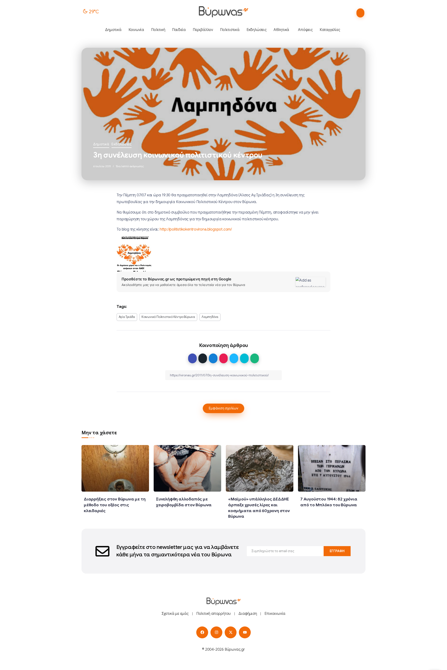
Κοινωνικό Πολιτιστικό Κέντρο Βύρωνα (168, 317)
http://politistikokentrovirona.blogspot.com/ (196, 229)
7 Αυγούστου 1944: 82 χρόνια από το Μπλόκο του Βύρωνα (328, 502)
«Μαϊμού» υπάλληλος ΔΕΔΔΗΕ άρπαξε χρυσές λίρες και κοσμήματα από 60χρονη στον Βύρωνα (259, 508)
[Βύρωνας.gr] (223, 11)
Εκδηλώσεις (122, 144)
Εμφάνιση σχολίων (223, 408)
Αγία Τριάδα (127, 317)
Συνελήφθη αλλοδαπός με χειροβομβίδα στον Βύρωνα (184, 502)
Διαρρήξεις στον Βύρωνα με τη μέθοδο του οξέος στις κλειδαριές (114, 505)
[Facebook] (202, 632)
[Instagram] (216, 632)
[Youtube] (245, 632)
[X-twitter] (231, 632)
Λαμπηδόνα (210, 317)
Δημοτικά (101, 144)
